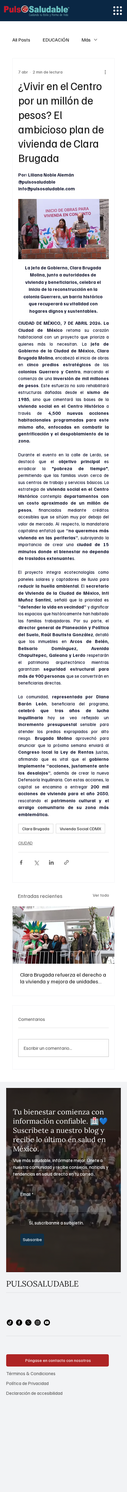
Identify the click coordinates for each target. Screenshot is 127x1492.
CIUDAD (25, 842)
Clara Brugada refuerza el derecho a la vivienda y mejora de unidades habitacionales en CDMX (63, 978)
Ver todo (101, 895)
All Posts (21, 40)
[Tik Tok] (10, 1322)
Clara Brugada (35, 828)
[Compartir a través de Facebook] (21, 862)
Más (86, 40)
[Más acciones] (105, 72)
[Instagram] (38, 1322)
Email (27, 1194)
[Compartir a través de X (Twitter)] (36, 862)
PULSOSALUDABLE (42, 1284)
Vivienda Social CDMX (80, 828)
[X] (28, 1322)
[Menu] (117, 10)
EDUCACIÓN (56, 40)
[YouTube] (47, 1322)
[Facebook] (19, 1322)
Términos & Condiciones (30, 1373)
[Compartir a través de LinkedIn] (51, 862)
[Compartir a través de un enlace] (66, 862)
